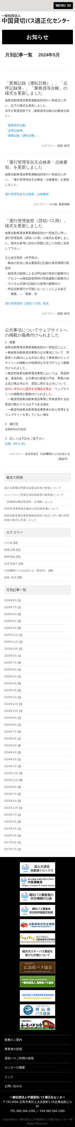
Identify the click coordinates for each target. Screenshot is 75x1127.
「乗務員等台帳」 (16, 125)
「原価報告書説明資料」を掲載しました (28, 501)
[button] (63, 5)
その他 (53, 204)
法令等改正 (32, 453)
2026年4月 (10, 628)
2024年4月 (10, 752)
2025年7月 (10, 662)
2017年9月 (10, 842)
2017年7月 (10, 849)
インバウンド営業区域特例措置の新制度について (34, 494)
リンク (9, 1077)
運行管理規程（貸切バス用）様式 (27, 303)
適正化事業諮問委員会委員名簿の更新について (32, 487)
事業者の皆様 (13, 1049)
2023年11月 (11, 780)
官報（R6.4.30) (15, 443)
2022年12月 (11, 807)
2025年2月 (10, 697)
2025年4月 (10, 683)
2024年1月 (10, 766)
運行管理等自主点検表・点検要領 (27, 194)
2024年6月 (10, 738)
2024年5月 (10, 745)
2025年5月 (10, 676)
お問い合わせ (13, 1086)
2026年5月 (10, 621)
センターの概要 (15, 1067)
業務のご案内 (13, 1039)
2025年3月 (10, 690)
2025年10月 (11, 648)
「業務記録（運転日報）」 (22, 135)
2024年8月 (10, 724)
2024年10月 (11, 710)
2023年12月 (11, 773)
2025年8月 (10, 655)
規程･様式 (63, 145)
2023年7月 (10, 794)
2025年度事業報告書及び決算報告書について (31, 508)
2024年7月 (10, 731)
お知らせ (37, 37)
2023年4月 (10, 800)
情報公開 (9, 549)
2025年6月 (10, 669)
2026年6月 (10, 614)
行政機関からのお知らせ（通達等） (26, 570)
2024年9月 (10, 717)
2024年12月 (11, 704)
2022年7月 (10, 814)
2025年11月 (11, 641)
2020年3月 (10, 835)
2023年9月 (10, 787)
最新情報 (64, 204)
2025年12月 (11, 635)
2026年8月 (10, 600)
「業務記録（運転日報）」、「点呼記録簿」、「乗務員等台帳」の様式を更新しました (36, 88)
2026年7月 (10, 607)
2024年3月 (10, 759)
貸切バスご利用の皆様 (19, 1058)
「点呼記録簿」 (15, 130)
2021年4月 (10, 828)
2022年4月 (10, 821)
